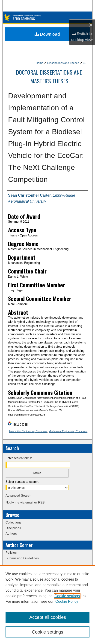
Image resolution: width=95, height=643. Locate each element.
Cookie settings (67, 596)
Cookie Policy (66, 601)
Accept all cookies (47, 617)
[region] (47, 604)
